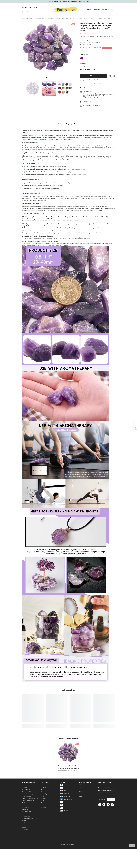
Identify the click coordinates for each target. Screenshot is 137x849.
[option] (68, 1)
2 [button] (48, 77)
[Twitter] (112, 804)
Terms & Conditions (94, 80)
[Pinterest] (108, 804)
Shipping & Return (72, 124)
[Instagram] (103, 804)
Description (58, 124)
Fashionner (88, 41)
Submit (111, 799)
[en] (103, 10)
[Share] (113, 76)
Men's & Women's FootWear (70, 1)
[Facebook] (99, 804)
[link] (110, 76)
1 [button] (46, 77)
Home (23, 18)
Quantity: (83, 63)
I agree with (85, 80)
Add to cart (93, 76)
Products (29, 18)
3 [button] (50, 77)
